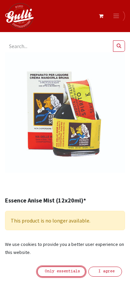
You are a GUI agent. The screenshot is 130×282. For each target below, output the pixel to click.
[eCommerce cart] (101, 16)
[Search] (119, 46)
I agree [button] (105, 271)
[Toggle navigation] (117, 16)
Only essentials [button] (61, 271)
